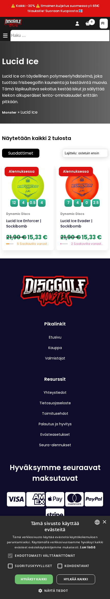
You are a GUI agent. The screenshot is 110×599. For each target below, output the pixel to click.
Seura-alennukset (55, 445)
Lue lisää (87, 547)
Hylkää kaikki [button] (76, 579)
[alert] (55, 557)
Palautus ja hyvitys (55, 424)
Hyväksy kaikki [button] (34, 579)
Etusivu (55, 337)
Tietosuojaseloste (55, 403)
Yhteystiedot (55, 392)
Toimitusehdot (55, 413)
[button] (10, 556)
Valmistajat (55, 358)
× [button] (104, 522)
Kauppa (55, 347)
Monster (9, 112)
